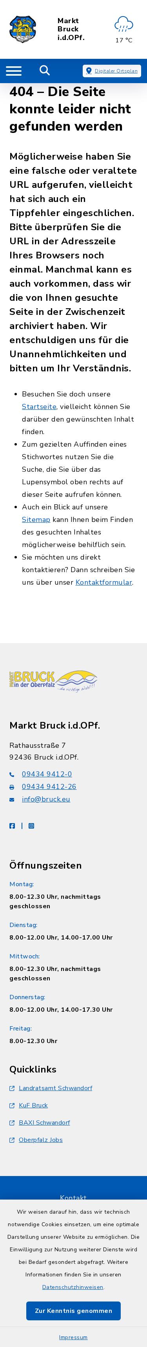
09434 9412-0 (47, 774)
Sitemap (36, 519)
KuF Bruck (33, 1105)
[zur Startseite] (22, 29)
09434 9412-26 (49, 786)
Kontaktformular (104, 582)
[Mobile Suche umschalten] (45, 71)
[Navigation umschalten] (13, 71)
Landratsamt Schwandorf (55, 1088)
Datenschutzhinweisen (72, 1287)
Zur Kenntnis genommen (74, 1311)
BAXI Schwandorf (44, 1122)
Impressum (73, 1337)
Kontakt (73, 1198)
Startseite (39, 406)
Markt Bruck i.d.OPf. (71, 29)
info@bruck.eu (46, 799)
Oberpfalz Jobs (41, 1140)
